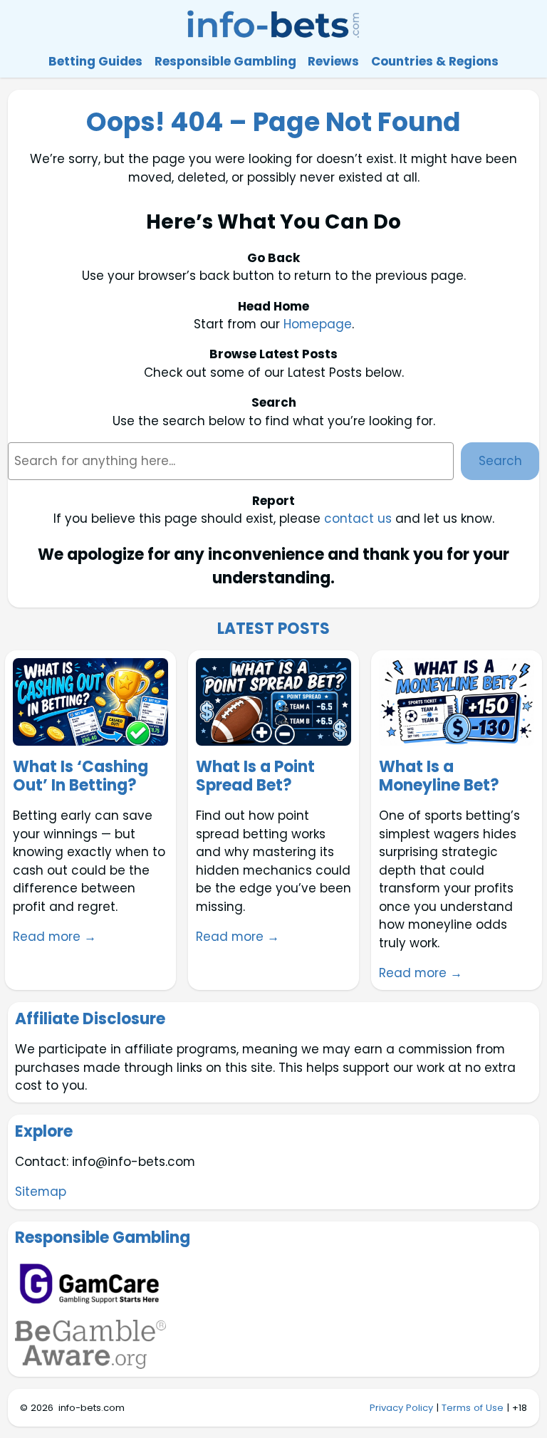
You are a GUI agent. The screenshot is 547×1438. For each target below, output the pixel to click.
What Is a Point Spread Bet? (255, 777)
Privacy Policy (401, 1407)
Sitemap (40, 1191)
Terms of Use (473, 1407)
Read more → (54, 936)
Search (500, 460)
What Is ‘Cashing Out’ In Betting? (80, 777)
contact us (358, 518)
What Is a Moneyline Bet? (439, 777)
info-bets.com (91, 1407)
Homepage (317, 324)
